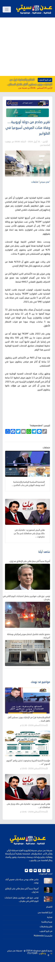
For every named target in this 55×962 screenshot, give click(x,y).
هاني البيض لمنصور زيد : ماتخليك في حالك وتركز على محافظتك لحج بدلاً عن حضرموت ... (29, 533)
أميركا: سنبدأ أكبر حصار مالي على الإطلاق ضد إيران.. (29, 561)
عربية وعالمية (46, 922)
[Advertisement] (27, 46)
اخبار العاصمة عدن (45, 913)
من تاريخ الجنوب (45, 931)
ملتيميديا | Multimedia (43, 936)
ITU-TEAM (32, 953)
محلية (49, 917)
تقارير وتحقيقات (46, 927)
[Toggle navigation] (7, 9)
